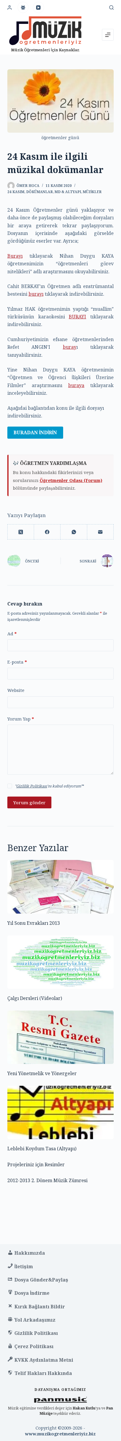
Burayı (15, 256)
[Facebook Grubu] (23, 7)
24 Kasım (15, 191)
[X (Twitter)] (21, 531)
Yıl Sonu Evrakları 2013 (33, 923)
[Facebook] (47, 531)
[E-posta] (100, 531)
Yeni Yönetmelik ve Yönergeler (42, 1073)
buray (69, 347)
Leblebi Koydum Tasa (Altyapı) (41, 1148)
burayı (35, 294)
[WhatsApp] (73, 531)
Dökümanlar (39, 191)
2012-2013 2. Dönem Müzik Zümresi (47, 1180)
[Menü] (108, 35)
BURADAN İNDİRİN (35, 432)
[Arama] (111, 7)
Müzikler (92, 191)
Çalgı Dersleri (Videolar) (34, 998)
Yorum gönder (29, 802)
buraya (76, 385)
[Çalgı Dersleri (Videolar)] (60, 962)
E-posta (17, 662)
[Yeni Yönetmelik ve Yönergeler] (60, 1037)
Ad (12, 633)
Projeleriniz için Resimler (36, 1164)
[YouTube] (38, 7)
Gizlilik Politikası (31, 786)
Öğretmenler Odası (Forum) (71, 480)
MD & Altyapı (68, 191)
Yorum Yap (20, 719)
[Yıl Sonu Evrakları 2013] (60, 886)
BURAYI (77, 316)
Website (15, 690)
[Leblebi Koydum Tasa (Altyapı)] (60, 1112)
